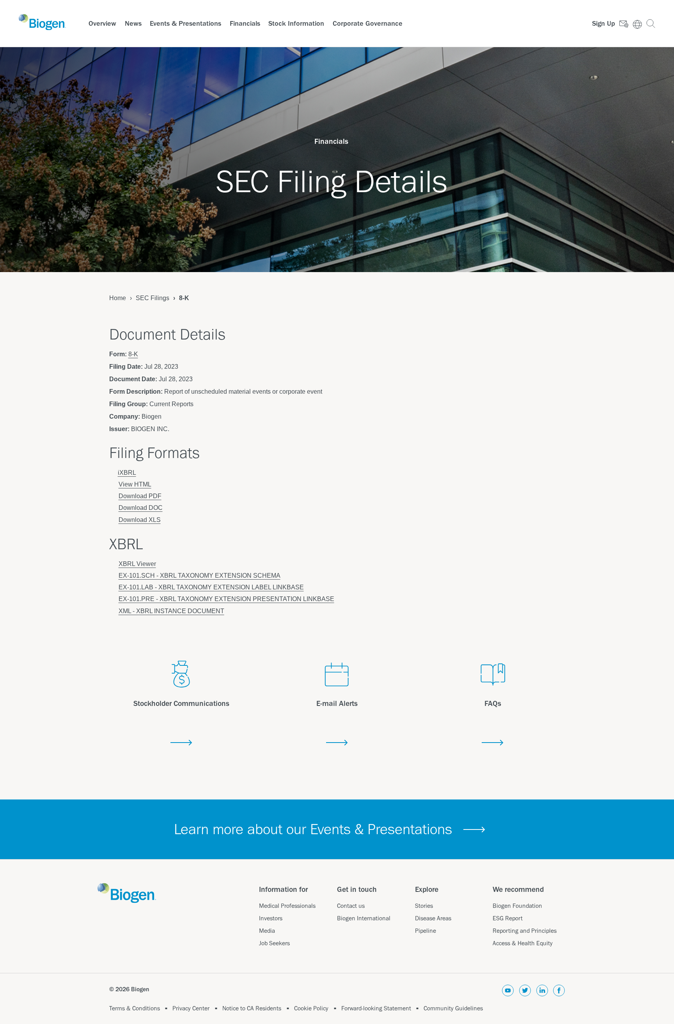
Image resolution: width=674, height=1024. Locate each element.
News (133, 23)
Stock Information (296, 23)
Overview (102, 23)
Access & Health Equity (523, 943)
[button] (651, 23)
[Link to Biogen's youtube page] (508, 992)
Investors (270, 918)
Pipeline (425, 930)
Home (117, 298)
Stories (424, 905)
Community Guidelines (453, 1008)
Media (267, 930)
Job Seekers (274, 943)
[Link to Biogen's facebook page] (559, 992)
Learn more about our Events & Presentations (313, 829)
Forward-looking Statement (376, 1008)
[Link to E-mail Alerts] (337, 743)
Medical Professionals (287, 905)
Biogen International (363, 918)
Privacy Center (190, 1008)
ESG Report (508, 918)
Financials (245, 23)
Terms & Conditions (134, 1008)
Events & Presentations (185, 23)
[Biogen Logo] (42, 22)
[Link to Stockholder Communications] (181, 743)
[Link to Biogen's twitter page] (525, 992)
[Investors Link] (639, 23)
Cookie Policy (311, 1008)
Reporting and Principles (525, 930)
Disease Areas (433, 918)
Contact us (351, 905)
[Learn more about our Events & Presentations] (474, 829)
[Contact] (626, 23)
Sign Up (603, 23)
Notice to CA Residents (251, 1008)
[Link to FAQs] (493, 743)
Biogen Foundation (517, 905)
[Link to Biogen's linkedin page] (542, 992)
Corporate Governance (368, 23)
